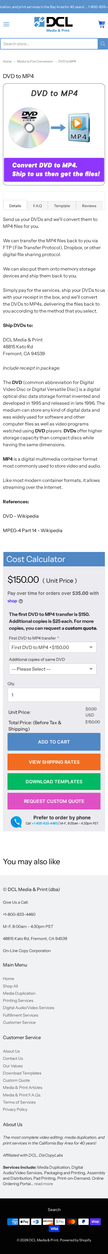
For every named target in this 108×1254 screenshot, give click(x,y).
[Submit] (103, 44)
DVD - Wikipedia (21, 516)
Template (62, 205)
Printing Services (18, 1000)
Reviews (89, 205)
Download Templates (22, 1073)
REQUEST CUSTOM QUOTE (54, 801)
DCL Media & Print (43, 1240)
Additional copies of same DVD (37, 659)
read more (43, 1183)
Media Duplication (19, 993)
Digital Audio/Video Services (28, 1007)
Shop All (10, 986)
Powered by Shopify (75, 1240)
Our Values (13, 1065)
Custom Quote (16, 1080)
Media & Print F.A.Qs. (22, 1095)
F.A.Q (37, 205)
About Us (11, 1051)
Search (54, 1209)
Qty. (11, 684)
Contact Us (13, 1058)
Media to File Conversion (35, 61)
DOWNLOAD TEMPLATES (54, 781)
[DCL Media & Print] (54, 24)
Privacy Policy (15, 1109)
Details (15, 205)
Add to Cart (54, 742)
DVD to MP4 (67, 61)
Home (7, 61)
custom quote (80, 628)
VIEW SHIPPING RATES (54, 762)
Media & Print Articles (22, 1087)
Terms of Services (19, 1102)
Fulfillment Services (20, 1015)
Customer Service (19, 1022)
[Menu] (13, 24)
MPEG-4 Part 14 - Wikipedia (32, 530)
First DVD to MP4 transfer (32, 638)
